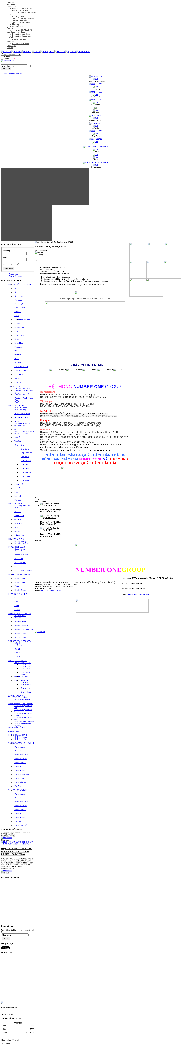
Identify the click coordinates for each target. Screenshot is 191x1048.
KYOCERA (18, 375)
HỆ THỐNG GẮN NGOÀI (17, 735)
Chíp (16, 445)
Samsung (18, 300)
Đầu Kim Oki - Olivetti (22, 700)
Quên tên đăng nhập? (15, 276)
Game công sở (17, 26)
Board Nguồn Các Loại (17, 727)
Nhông (17, 527)
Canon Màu (18, 296)
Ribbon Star (18, 567)
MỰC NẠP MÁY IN (15, 386)
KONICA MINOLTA (21, 367)
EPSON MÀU (19, 335)
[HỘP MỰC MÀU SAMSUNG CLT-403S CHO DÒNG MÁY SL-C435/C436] (18, 869)
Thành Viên (11, 28)
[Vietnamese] (83, 51)
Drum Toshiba (26, 669)
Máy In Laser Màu (21, 825)
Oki (15, 351)
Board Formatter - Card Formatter (20, 704)
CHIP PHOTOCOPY (22, 680)
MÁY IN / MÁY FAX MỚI (17, 743)
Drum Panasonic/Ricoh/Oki (22, 422)
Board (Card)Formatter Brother (23, 724)
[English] (6, 51)
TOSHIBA (18, 645)
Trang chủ (10, 3)
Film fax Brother (20, 582)
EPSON (17, 331)
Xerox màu (27, 320)
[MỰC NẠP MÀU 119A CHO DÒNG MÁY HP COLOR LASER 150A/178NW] (18, 837)
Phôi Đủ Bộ (18, 484)
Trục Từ (17, 437)
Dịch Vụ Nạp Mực (19, 40)
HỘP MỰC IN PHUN (16, 594)
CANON (17, 649)
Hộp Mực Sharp (20, 633)
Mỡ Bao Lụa (19, 535)
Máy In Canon (19, 751)
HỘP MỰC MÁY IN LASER (18, 284)
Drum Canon (25, 665)
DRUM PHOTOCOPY (22, 663)
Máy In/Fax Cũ (13, 790)
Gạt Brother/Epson (21, 433)
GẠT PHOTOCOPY (21, 676)
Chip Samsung (26, 453)
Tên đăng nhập (9, 251)
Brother (17, 323)
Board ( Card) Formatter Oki (23, 718)
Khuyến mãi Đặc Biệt (20, 10)
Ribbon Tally (19, 559)
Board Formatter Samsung (24, 721)
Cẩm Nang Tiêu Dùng (20, 16)
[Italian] (36, 51)
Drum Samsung (20, 410)
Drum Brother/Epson (22, 418)
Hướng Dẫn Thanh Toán (21, 36)
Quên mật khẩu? (13, 274)
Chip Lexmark (26, 461)
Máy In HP (30, 743)
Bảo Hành (10, 42)
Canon (17, 292)
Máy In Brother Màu (21, 774)
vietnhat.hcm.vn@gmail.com (51, 590)
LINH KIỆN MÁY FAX (16, 539)
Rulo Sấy (17, 512)
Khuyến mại (11, 7)
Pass (16, 492)
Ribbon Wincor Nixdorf (23, 570)
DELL (16, 359)
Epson (16, 586)
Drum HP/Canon (20, 408)
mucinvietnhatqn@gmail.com (138, 594)
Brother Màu (19, 327)
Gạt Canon (25, 678)
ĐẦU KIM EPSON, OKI (16, 696)
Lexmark (17, 312)
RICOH (17, 643)
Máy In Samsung (20, 759)
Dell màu (17, 363)
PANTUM (17, 382)
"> (73, 447)
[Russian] (59, 51)
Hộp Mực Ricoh (20, 622)
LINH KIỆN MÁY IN (15, 504)
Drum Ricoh (25, 667)
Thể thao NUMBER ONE (21, 22)
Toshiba (17, 378)
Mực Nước (18, 402)
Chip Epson (25, 476)
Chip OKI (24, 465)
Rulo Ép (17, 508)
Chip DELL (25, 469)
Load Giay (18, 523)
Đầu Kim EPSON (20, 698)
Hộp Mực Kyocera (21, 637)
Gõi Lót (17, 531)
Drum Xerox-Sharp (25, 673)
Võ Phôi (17, 488)
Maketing (15, 24)
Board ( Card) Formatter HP (23, 707)
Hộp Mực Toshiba (21, 625)
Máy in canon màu (21, 755)
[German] (26, 51)
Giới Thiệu (11, 5)
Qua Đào (17, 520)
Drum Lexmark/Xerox (22, 414)
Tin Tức (9, 14)
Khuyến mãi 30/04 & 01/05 (22, 9)
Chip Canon (25, 449)
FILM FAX (11, 574)
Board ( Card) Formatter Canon (23, 711)
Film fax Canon (20, 590)
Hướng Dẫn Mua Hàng (21, 34)
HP (30, 284)
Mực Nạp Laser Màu (22, 394)
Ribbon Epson (19, 549)
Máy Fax (17, 786)
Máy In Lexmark (20, 763)
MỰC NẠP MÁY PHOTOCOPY (19, 641)
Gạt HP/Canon (19, 425)
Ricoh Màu (18, 343)
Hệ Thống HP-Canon (22, 739)
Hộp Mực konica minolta (23, 629)
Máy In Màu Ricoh (21, 782)
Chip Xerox (25, 457)
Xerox (16, 316)
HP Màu (17, 288)
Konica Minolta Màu (22, 371)
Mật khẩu (6, 257)
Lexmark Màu (19, 308)
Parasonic (18, 347)
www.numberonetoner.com (66, 450)
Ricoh (16, 339)
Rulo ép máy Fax (20, 541)
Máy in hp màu (20, 747)
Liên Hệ (10, 48)
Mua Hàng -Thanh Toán (16, 32)
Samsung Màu (19, 304)
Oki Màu (17, 355)
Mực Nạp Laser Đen (22, 388)
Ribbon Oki (18, 551)
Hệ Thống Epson (20, 737)
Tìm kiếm (6, 69)
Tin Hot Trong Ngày (19, 20)
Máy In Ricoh (19, 778)
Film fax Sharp (19, 578)
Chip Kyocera (26, 472)
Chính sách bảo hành (20, 44)
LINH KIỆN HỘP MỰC (16, 406)
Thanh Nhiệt (19, 516)
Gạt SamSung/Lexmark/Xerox (24, 430)
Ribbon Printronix (21, 555)
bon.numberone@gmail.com (12, 73)
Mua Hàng (39, 255)
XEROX (17, 657)
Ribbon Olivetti (20, 563)
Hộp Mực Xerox (20, 616)
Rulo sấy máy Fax (21, 543)
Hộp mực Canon (20, 618)
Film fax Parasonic (23, 574)
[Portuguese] (47, 51)
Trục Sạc (17, 441)
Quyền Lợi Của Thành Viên (22, 30)
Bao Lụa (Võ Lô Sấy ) (22, 506)
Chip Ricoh (25, 480)
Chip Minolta (25, 688)
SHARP (17, 653)
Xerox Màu (18, 320)
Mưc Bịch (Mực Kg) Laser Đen (24, 391)
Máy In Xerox (19, 767)
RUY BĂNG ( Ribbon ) (16, 547)
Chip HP (24, 445)
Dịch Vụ (10, 38)
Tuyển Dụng (11, 46)
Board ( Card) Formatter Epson (23, 715)
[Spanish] (70, 51)
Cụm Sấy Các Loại (15, 731)
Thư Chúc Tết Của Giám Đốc (23, 18)
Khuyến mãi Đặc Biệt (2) (27, 12)
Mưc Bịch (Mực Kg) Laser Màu (24, 399)
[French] (16, 51)
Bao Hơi (17, 496)
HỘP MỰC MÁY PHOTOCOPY (19, 614)
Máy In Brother (19, 770)
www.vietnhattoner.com (97, 450)
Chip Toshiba (26, 692)
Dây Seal (17, 500)
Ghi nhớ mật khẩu (9, 265)
